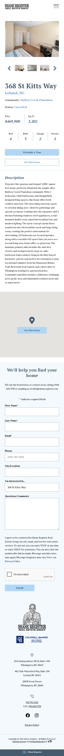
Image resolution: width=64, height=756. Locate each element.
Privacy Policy (32, 724)
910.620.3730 (35, 706)
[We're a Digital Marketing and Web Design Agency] (50, 741)
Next (54, 68)
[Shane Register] (23, 6)
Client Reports (35, 752)
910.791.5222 (32, 702)
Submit (20, 587)
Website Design (19, 741)
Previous (10, 68)
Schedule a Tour (32, 152)
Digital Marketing (37, 741)
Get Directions (32, 162)
